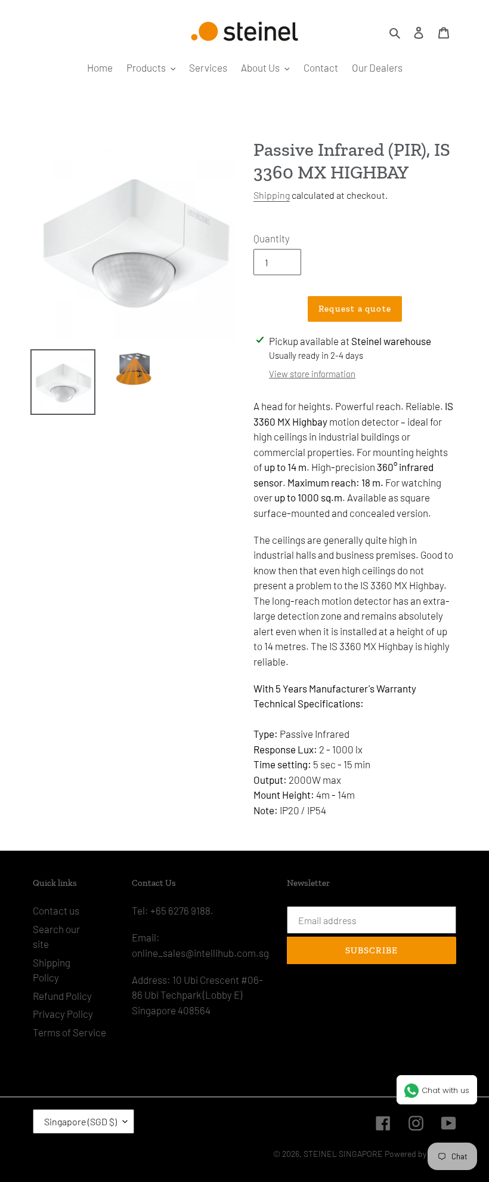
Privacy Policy (63, 1014)
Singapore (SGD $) (80, 1121)
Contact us (56, 910)
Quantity (271, 238)
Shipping (271, 195)
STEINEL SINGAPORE (343, 1154)
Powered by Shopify (420, 1154)
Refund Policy (62, 996)
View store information (312, 373)
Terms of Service (69, 1032)
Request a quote (354, 308)
